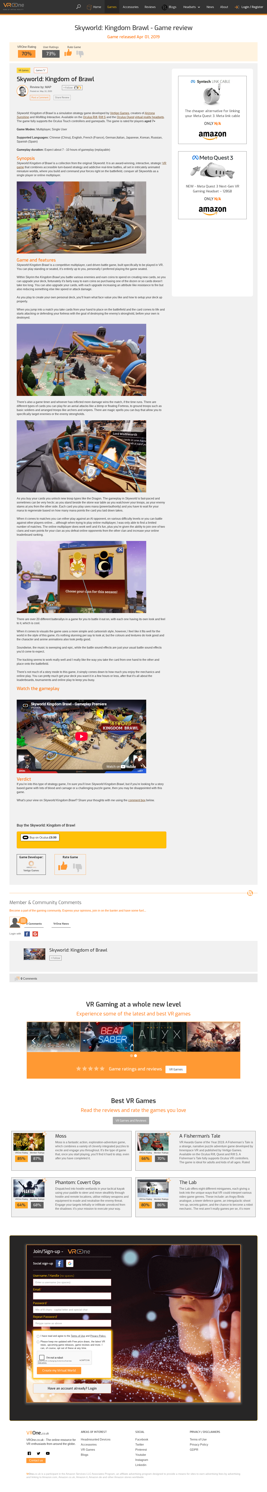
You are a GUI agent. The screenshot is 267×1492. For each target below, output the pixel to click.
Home (97, 7)
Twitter (139, 1444)
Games (112, 7)
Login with (15, 933)
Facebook (141, 1439)
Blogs (172, 7)
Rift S (102, 117)
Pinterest (141, 1449)
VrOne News (61, 923)
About (224, 7)
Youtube (140, 1454)
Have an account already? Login (72, 1388)
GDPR (194, 1449)
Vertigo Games (119, 113)
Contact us (36, 1460)
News (210, 7)
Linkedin (140, 1465)
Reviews (150, 7)
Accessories (131, 7)
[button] (191, 6)
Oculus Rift (90, 117)
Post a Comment (39, 97)
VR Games (24, 70)
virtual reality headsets (149, 117)
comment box (136, 800)
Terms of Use (78, 1336)
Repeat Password (45, 1317)
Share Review (62, 97)
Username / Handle (53, 1276)
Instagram (141, 1459)
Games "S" (41, 70)
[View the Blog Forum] (250, 893)
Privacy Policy (199, 1444)
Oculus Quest (125, 117)
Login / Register (252, 7)
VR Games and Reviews (131, 1121)
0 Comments (34, 923)
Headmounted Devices (95, 1439)
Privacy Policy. (98, 1336)
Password (40, 1303)
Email (37, 1289)
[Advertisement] (212, 255)
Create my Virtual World (59, 1370)
